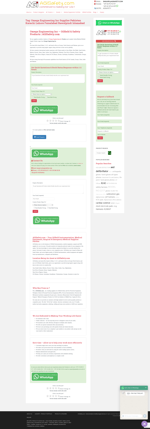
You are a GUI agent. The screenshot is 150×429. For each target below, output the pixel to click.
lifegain (117, 203)
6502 (110, 171)
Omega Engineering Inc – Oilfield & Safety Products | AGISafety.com (55, 33)
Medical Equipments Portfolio (72, 12)
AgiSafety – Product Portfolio (43, 414)
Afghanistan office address (112, 200)
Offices (98, 183)
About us (28, 12)
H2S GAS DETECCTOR (103, 167)
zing (115, 206)
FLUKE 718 (114, 191)
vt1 (116, 180)
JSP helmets (110, 197)
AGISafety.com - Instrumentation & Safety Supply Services (92, 414)
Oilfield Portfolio (86, 12)
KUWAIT (107, 209)
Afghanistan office (101, 194)
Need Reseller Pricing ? (108, 41)
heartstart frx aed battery (110, 177)
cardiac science (103, 202)
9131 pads (99, 200)
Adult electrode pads (104, 206)
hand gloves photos (108, 180)
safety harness (101, 187)
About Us (29, 414)
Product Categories (38, 12)
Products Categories (61, 414)
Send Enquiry (40, 137)
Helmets (99, 209)
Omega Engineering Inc (55, 39)
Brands (58, 12)
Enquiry (102, 12)
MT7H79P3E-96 (112, 183)
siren (113, 203)
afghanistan (100, 197)
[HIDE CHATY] (144, 424)
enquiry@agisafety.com (44, 168)
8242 (103, 183)
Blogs (94, 12)
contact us (80, 163)
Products (50, 12)
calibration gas (112, 194)
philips (117, 197)
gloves (108, 191)
